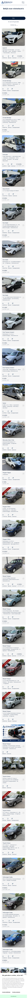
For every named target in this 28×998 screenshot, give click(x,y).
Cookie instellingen (6, 992)
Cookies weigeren (16, 992)
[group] (5, 971)
